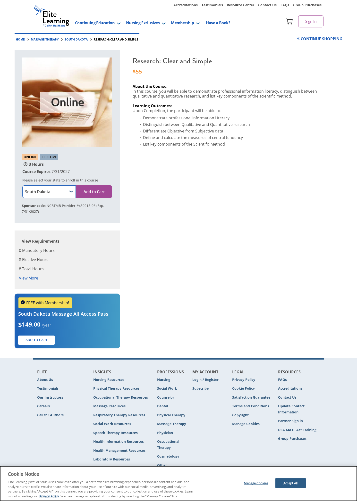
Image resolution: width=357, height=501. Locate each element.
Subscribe (200, 388)
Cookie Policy (243, 388)
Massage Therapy (171, 423)
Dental (162, 406)
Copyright (240, 415)
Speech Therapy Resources (115, 432)
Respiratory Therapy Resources (119, 415)
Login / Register (205, 379)
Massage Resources (109, 406)
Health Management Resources (119, 450)
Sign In (310, 21)
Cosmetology (168, 456)
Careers (43, 406)
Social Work (167, 388)
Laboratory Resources (111, 459)
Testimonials (212, 5)
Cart (289, 21)
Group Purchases (307, 5)
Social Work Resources (112, 423)
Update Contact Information (291, 409)
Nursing (163, 379)
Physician (165, 432)
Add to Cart (94, 191)
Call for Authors (50, 415)
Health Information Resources (118, 441)
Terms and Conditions (250, 406)
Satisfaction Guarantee (251, 397)
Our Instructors (50, 397)
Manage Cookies (246, 423)
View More (28, 278)
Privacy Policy (243, 379)
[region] (178, 483)
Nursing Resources (108, 379)
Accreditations (185, 5)
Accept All (290, 483)
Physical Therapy (171, 415)
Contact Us (267, 5)
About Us (45, 379)
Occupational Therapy (168, 444)
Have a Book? (218, 22)
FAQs (284, 5)
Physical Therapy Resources (116, 388)
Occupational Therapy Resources (120, 397)
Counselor (165, 397)
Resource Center (240, 5)
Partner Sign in (290, 421)
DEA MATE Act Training (297, 429)
